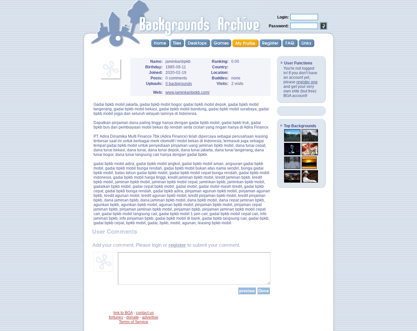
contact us (145, 312)
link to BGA (123, 312)
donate (132, 317)
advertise (150, 317)
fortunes (116, 317)
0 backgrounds (178, 83)
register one (307, 82)
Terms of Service (133, 322)
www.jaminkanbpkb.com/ (187, 92)
